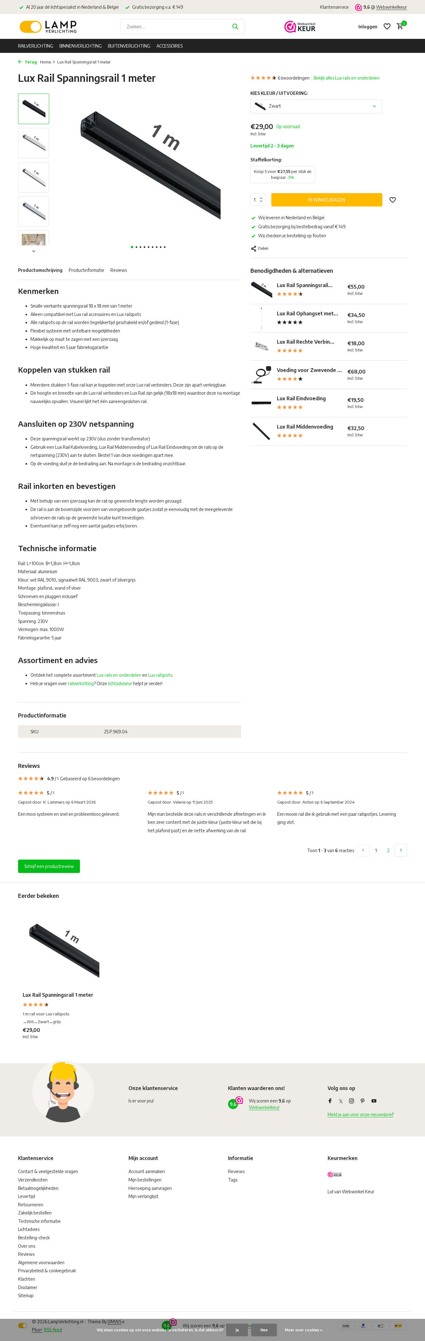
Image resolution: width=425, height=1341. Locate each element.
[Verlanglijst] (387, 26)
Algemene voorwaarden (41, 1262)
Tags (232, 1179)
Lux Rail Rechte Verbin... (305, 342)
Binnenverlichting (80, 46)
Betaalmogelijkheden (38, 1188)
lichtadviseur (120, 683)
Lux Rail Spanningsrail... (305, 285)
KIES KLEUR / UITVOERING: (279, 93)
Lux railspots (160, 675)
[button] (132, 247)
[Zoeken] (235, 26)
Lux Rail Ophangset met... (307, 313)
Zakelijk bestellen (35, 1212)
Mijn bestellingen (144, 1179)
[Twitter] (341, 1101)
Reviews (118, 270)
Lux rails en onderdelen (119, 675)
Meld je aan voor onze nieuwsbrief (361, 1114)
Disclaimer (27, 1287)
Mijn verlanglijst (143, 1196)
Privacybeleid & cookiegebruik (47, 1270)
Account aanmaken (146, 1171)
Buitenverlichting (129, 46)
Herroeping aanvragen (150, 1188)
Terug (30, 61)
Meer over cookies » (303, 1330)
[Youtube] (373, 1101)
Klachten (26, 1279)
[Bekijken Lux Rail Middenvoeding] (261, 431)
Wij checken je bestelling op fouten (292, 235)
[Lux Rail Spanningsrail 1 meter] (63, 951)
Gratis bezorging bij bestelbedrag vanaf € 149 (302, 226)
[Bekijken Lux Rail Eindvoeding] (261, 403)
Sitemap (26, 1295)
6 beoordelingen (294, 78)
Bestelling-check (34, 1237)
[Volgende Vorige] (401, 850)
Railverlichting (35, 46)
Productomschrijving (40, 270)
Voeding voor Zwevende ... (309, 370)
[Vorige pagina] (363, 850)
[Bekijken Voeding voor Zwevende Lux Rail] (261, 375)
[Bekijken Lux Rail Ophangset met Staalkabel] (261, 318)
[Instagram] (351, 1101)
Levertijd (26, 1196)
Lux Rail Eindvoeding (301, 398)
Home (45, 61)
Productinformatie (86, 270)
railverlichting (81, 683)
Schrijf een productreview (49, 866)
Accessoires (169, 46)
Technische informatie (39, 1221)
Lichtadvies (29, 1229)
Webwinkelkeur (391, 7)
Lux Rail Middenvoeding (305, 427)
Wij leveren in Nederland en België (291, 217)
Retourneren (30, 1204)
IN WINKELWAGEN (326, 199)
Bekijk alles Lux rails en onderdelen (347, 78)
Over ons (26, 1246)
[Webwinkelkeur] (299, 26)
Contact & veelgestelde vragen (48, 1171)
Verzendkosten (33, 1179)
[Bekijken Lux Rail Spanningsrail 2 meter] (261, 290)
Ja (237, 1330)
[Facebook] (330, 1101)
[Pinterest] (362, 1101)
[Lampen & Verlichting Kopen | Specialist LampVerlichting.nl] (49, 26)
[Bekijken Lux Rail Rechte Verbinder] (261, 346)
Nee (264, 1330)
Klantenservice (334, 7)
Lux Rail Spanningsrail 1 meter (58, 995)
